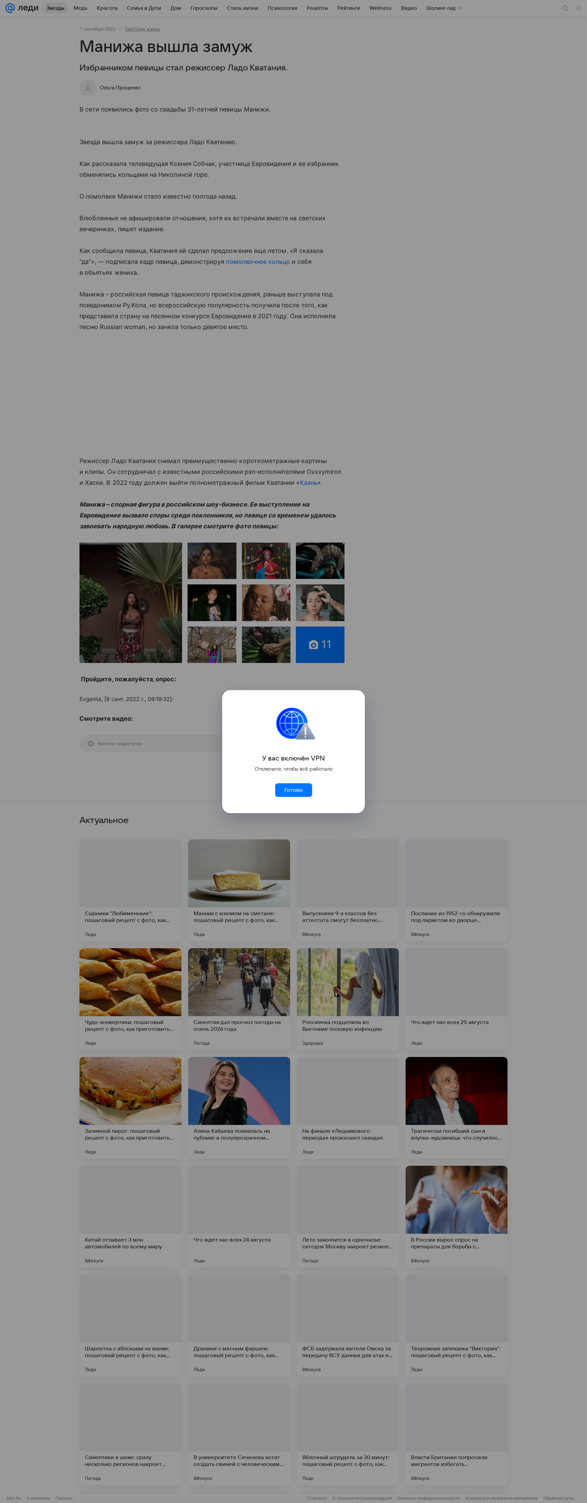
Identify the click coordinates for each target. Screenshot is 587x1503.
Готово (293, 790)
